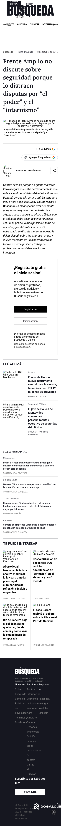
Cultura (22, 24)
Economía (32, 698)
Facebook (44, 698)
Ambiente (8, 24)
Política (31, 689)
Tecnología (33, 731)
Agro (29, 712)
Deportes (32, 727)
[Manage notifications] (53, 812)
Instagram (44, 703)
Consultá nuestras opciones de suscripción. (29, 345)
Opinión (34, 24)
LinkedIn (43, 712)
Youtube (43, 708)
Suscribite (30, 792)
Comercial (20, 698)
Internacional (50, 24)
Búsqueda (8, 52)
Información (25, 52)
